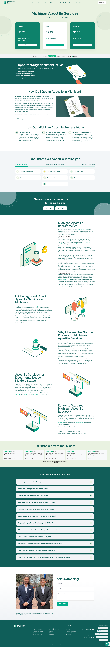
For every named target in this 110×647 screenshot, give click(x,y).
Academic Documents (88, 164)
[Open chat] (107, 644)
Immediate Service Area (38, 631)
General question (103, 627)
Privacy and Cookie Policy (71, 631)
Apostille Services (36, 628)
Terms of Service (69, 632)
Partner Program (53, 2)
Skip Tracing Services (37, 634)
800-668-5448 (85, 636)
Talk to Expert (61, 208)
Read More (19, 118)
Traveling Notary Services (38, 632)
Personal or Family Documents (55, 164)
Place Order (49, 208)
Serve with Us (68, 629)
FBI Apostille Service (37, 636)
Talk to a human (103, 640)
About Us (71, 2)
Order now (101, 2)
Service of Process (102, 630)
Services (34, 2)
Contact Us (78, 2)
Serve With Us (63, 2)
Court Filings (51, 628)
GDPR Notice (68, 634)
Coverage (40, 2)
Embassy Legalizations (37, 629)
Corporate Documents (21, 164)
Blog (46, 2)
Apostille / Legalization (101, 633)
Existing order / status (102, 637)
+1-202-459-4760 (86, 637)
